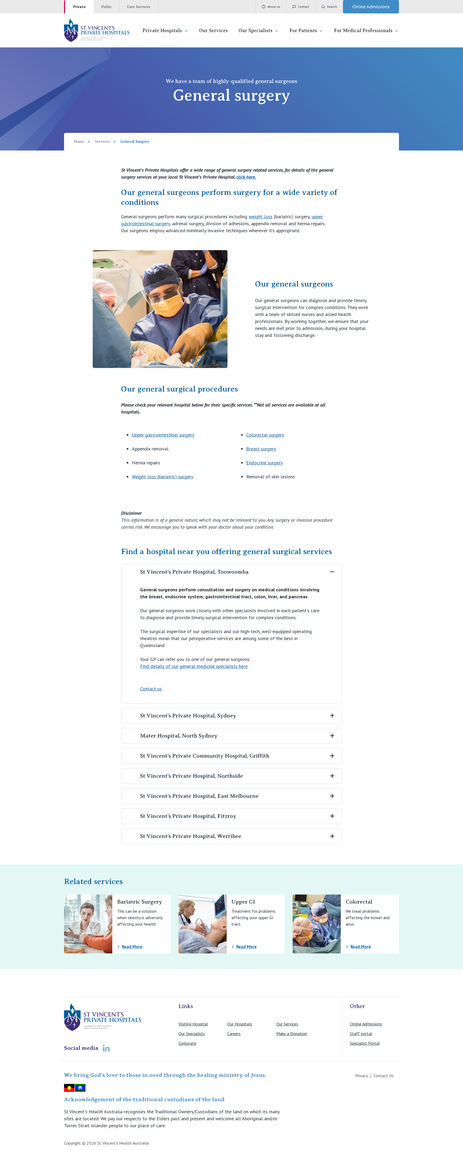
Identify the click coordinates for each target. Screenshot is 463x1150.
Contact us (151, 689)
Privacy (361, 1075)
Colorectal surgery (265, 435)
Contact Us (384, 1075)
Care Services (138, 6)
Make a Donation (291, 1033)
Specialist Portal (365, 1043)
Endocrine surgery (264, 463)
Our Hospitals (239, 1024)
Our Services (213, 30)
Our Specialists (255, 30)
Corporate (187, 1043)
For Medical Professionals (363, 30)
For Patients (303, 30)
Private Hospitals (162, 30)
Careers (234, 1033)
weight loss (260, 216)
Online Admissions (366, 1024)
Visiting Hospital (193, 1024)
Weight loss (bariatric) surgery (162, 476)
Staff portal (361, 1033)
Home (79, 142)
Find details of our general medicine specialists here (194, 666)
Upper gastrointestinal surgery (163, 435)
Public (106, 6)
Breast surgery (261, 449)
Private (79, 6)
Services (102, 142)
